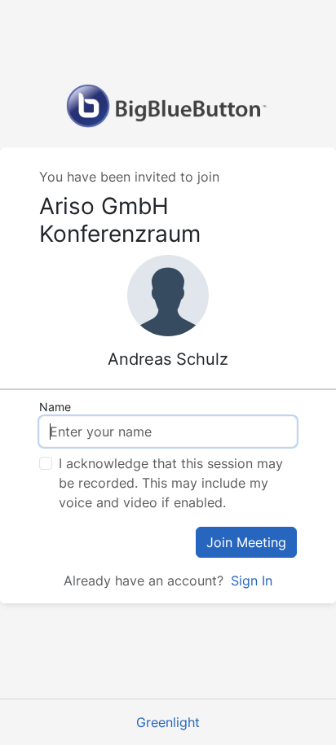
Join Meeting (246, 542)
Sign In (251, 580)
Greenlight (168, 722)
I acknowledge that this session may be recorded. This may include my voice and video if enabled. (171, 483)
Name (55, 407)
